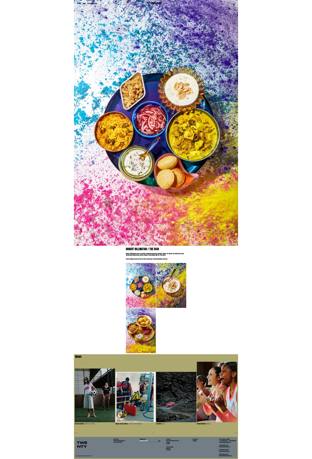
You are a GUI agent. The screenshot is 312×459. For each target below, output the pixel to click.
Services (94, 3)
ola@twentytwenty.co (224, 451)
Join (159, 441)
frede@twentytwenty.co (225, 442)
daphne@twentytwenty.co (225, 455)
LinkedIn (195, 441)
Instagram (195, 439)
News (84, 3)
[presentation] (76, 433)
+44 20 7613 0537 (117, 442)
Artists (79, 3)
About (89, 3)
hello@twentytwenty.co (119, 441)
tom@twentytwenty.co (224, 447)
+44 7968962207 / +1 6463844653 (227, 441)
